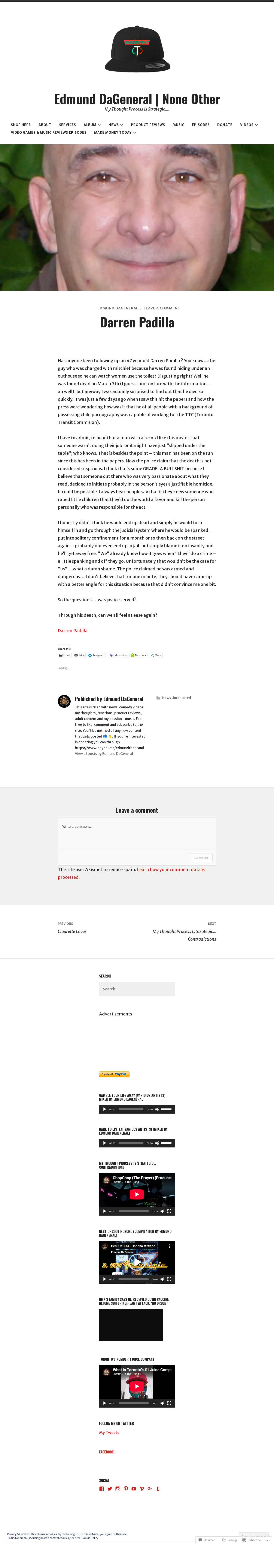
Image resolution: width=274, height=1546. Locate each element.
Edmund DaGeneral (117, 308)
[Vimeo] (141, 1488)
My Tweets (109, 1432)
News (114, 125)
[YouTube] (133, 1488)
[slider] (167, 1109)
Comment (201, 857)
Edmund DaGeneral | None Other (137, 98)
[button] (137, 1262)
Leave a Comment (162, 308)
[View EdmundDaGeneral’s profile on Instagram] (117, 1488)
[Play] (105, 1109)
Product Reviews (148, 125)
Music (178, 125)
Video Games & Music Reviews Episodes (48, 132)
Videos (246, 125)
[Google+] (149, 1488)
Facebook (106, 1452)
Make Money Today (113, 132)
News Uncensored (176, 698)
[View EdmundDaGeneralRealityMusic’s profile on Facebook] (101, 1488)
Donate (224, 125)
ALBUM (90, 125)
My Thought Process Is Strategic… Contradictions (184, 932)
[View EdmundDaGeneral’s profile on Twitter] (109, 1488)
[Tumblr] (158, 1488)
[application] (137, 1109)
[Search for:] (137, 989)
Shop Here (21, 125)
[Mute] (157, 1109)
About (45, 125)
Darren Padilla (73, 630)
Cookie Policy (90, 1538)
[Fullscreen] (169, 1211)
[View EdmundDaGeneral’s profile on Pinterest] (125, 1488)
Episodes (201, 125)
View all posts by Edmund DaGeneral (104, 753)
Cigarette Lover (72, 928)
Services (67, 125)
